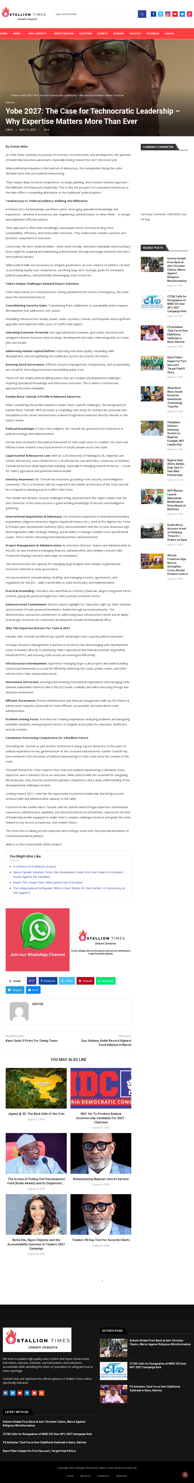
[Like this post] (32, 981)
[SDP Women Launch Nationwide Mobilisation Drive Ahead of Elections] (152, 496)
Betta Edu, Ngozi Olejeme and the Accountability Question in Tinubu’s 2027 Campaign (36, 1244)
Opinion (118, 33)
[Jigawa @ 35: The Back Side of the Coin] (36, 1088)
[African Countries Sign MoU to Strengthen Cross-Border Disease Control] (152, 561)
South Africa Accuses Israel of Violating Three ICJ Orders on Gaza (177, 532)
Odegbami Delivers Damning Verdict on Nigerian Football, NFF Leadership (175, 433)
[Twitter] (160, 14)
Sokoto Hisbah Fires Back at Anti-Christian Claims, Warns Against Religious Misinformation (177, 269)
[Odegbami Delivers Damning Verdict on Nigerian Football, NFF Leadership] (152, 428)
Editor (9, 129)
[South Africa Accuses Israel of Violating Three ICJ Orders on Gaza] (152, 530)
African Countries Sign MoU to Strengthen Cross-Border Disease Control (177, 564)
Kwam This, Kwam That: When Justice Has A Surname (48, 882)
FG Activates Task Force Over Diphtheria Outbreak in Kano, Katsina (177, 334)
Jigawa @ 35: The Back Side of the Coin (36, 1114)
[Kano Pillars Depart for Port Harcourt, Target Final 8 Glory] (152, 363)
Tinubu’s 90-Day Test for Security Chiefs (101, 1240)
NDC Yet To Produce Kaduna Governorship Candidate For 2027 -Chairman (101, 1118)
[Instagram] (168, 14)
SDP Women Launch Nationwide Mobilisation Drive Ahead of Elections (176, 500)
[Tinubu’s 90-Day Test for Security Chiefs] (100, 1214)
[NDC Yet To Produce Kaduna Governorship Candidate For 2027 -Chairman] (100, 1088)
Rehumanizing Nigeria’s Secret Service (101, 1179)
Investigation (64, 33)
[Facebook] (153, 14)
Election (85, 33)
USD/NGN (173, 214)
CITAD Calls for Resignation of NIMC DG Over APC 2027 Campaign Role (177, 304)
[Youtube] (175, 14)
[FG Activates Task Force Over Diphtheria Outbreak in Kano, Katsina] (152, 332)
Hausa (169, 33)
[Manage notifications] (185, 1475)
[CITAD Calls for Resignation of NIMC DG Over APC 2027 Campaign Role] (152, 302)
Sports (102, 33)
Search (142, 14)
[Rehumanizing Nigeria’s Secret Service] (100, 1153)
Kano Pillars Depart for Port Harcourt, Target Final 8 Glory (176, 365)
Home (3, 33)
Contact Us (103, 1475)
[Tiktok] (189, 14)
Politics (135, 33)
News (16, 33)
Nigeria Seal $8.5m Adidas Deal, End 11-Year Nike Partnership (176, 468)
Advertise (121, 1475)
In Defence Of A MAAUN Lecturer (34, 866)
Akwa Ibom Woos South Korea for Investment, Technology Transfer (174, 397)
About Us (85, 1475)
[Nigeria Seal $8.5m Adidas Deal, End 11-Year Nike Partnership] (152, 466)
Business (153, 33)
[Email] (182, 14)
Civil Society (37, 33)
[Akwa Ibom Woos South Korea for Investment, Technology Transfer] (152, 393)
